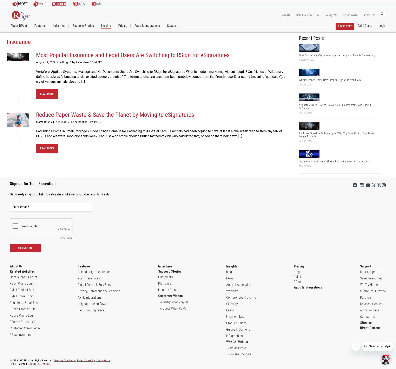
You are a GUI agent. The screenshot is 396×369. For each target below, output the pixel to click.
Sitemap (366, 323)
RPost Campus (370, 328)
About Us (16, 266)
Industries (59, 26)
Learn (230, 310)
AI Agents (332, 15)
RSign (297, 272)
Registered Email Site (24, 303)
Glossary (232, 304)
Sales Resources (371, 278)
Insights (106, 26)
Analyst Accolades (238, 285)
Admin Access (369, 310)
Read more (47, 94)
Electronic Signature (91, 310)
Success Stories (83, 26)
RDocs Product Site (23, 309)
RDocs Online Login (22, 315)
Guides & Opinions (238, 329)
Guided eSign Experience (94, 272)
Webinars (232, 291)
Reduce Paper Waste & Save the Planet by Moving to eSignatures (115, 114)
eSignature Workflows (92, 304)
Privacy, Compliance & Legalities (99, 291)
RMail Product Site (22, 290)
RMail (297, 277)
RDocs (298, 282)
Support (172, 26)
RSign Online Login (22, 283)
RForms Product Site (23, 322)
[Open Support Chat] (386, 358)
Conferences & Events (241, 297)
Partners (366, 297)
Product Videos (236, 323)
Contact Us (367, 317)
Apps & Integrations (147, 26)
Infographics (234, 336)
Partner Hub (368, 15)
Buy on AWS (350, 15)
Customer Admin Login (25, 328)
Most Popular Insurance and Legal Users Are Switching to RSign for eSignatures (133, 55)
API (319, 15)
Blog (65, 62)
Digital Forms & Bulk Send (95, 285)
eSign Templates (89, 278)
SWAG (286, 15)
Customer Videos (170, 296)
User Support (369, 272)
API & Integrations (89, 297)
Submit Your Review (373, 291)
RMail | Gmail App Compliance (93, 360)
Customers (165, 277)
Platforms (164, 283)
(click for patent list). (38, 364)
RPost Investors (20, 335)
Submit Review (303, 15)
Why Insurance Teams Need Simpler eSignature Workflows (330, 80)
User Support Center (23, 277)
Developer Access (372, 304)
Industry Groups (168, 290)
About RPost (19, 26)
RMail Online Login (21, 296)
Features (40, 26)
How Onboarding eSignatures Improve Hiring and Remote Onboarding (337, 55)
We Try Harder (369, 285)
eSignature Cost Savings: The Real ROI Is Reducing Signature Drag (334, 161)
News (229, 278)
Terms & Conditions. (65, 360)
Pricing (122, 26)
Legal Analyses (236, 317)
